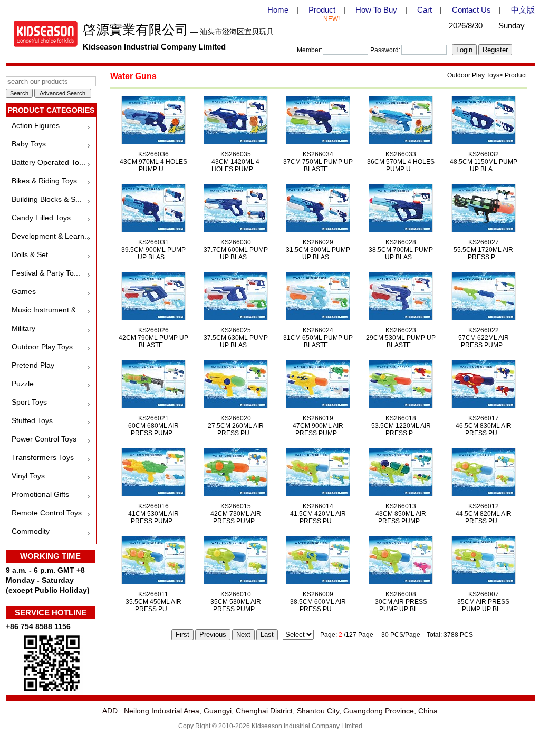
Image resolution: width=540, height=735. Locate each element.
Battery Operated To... (48, 162)
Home (277, 9)
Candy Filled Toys (41, 217)
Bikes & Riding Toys (44, 181)
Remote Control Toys (47, 512)
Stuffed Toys (32, 420)
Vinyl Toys (28, 476)
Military (23, 328)
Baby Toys (29, 144)
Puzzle (23, 383)
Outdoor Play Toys (42, 346)
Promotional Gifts (40, 494)
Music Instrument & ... (48, 310)
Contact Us (471, 9)
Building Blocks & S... (47, 199)
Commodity (31, 531)
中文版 (523, 9)
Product (321, 9)
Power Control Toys (44, 439)
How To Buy (376, 9)
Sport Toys (29, 402)
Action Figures (36, 125)
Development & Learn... (51, 236)
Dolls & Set (30, 254)
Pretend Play (33, 365)
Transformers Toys (43, 457)
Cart (424, 9)
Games (24, 291)
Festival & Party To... (46, 273)
